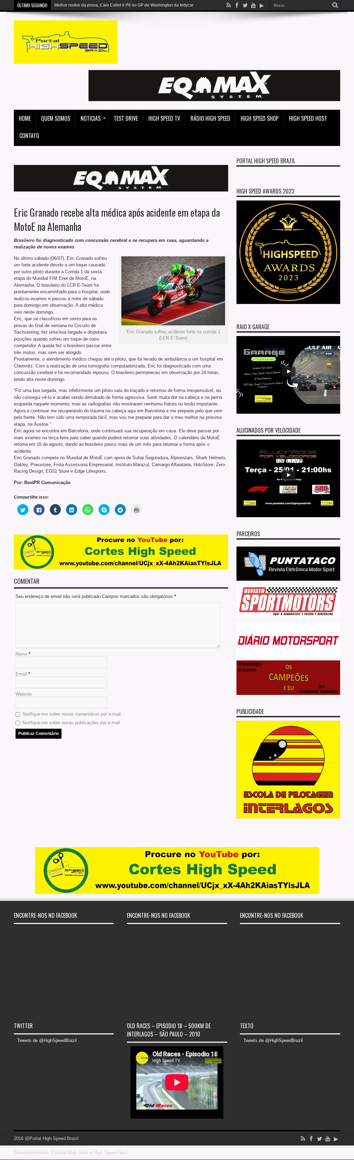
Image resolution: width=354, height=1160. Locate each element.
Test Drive (126, 118)
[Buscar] (335, 5)
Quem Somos (55, 118)
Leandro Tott (66, 5)
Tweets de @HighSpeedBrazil (47, 1040)
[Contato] (214, 99)
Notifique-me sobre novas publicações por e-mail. (71, 722)
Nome (21, 654)
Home (25, 118)
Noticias (91, 118)
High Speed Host (308, 118)
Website (24, 694)
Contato (29, 135)
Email (21, 674)
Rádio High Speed (210, 118)
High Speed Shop (260, 118)
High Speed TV (164, 118)
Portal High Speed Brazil (265, 161)
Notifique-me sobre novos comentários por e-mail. (72, 714)
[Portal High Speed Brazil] (66, 58)
